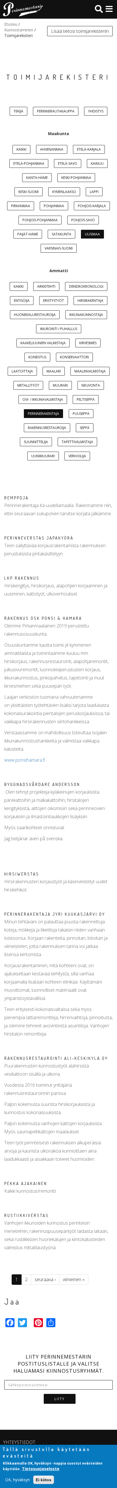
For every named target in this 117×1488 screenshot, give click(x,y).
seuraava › (45, 1279)
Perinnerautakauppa (55, 111)
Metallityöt (28, 385)
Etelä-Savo (67, 163)
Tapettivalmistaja (77, 441)
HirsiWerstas (21, 874)
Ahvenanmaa (51, 149)
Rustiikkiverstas (26, 1215)
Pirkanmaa (20, 205)
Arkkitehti (46, 286)
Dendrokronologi (86, 286)
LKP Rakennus (21, 578)
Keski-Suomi (28, 191)
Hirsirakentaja (90, 300)
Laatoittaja (22, 371)
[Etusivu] (21, 9)
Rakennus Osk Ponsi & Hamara (43, 618)
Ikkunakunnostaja (86, 314)
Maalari (54, 371)
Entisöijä (22, 300)
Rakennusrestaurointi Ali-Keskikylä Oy (56, 1058)
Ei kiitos (43, 1480)
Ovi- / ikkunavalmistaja (42, 399)
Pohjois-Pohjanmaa (40, 220)
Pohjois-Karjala (92, 205)
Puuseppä (81, 413)
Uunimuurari (43, 456)
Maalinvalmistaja (90, 371)
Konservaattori (74, 357)
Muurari (60, 385)
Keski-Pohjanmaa (76, 177)
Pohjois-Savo (83, 220)
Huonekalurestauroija (35, 314)
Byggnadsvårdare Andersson (42, 784)
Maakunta (58, 133)
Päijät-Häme (27, 234)
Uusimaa (92, 234)
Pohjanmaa (54, 205)
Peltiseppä (86, 399)
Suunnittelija (36, 441)
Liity (60, 1398)
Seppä (84, 427)
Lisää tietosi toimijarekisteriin (80, 31)
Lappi (94, 191)
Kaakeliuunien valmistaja (43, 343)
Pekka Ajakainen (25, 1183)
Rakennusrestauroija (47, 427)
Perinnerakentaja (43, 413)
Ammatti (58, 270)
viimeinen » (74, 1279)
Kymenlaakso (64, 191)
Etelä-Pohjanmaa (28, 163)
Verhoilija (77, 456)
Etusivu (10, 24)
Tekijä (18, 111)
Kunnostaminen (18, 30)
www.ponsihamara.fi (24, 760)
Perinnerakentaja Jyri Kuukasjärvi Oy (54, 914)
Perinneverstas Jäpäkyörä (39, 538)
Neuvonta (91, 385)
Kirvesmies (88, 343)
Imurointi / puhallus (58, 328)
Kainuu (97, 163)
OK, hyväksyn (17, 1479)
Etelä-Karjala (89, 149)
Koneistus (37, 357)
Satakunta (61, 234)
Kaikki (21, 149)
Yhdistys (95, 111)
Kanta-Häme (37, 177)
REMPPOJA (16, 498)
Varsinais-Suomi (59, 248)
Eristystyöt (53, 300)
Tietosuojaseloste (40, 1468)
